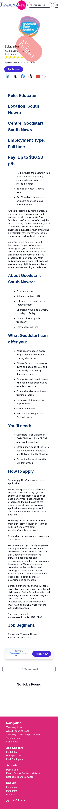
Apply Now (14, 69)
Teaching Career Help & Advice (23, 734)
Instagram (11, 790)
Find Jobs (11, 752)
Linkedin (10, 794)
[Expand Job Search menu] (49, 5)
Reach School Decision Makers (23, 773)
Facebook (11, 787)
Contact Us (12, 741)
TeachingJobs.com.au (19, 653)
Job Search (39, 5)
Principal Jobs (14, 755)
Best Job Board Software (19, 776)
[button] (44, 76)
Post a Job (12, 769)
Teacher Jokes (14, 738)
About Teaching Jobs (17, 730)
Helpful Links (17, 800)
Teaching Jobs (14, 727)
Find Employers (14, 759)
